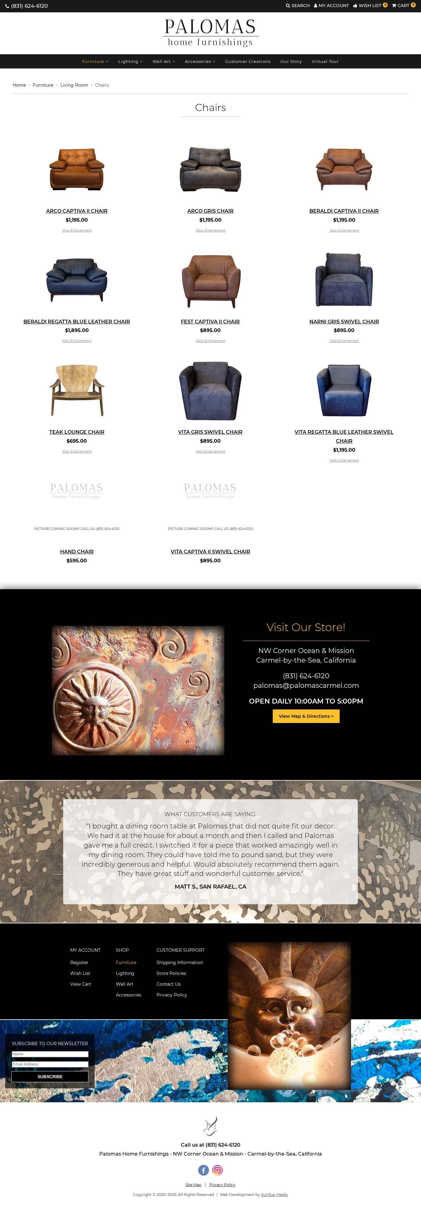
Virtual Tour (325, 61)
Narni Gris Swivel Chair (344, 322)
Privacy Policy (172, 995)
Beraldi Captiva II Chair (344, 211)
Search (301, 5)
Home (19, 85)
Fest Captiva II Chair (210, 322)
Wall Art (162, 61)
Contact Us (169, 984)
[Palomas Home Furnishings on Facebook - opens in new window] (204, 1174)
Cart (406, 5)
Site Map (193, 1184)
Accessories (198, 61)
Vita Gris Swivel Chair (210, 432)
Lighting (128, 61)
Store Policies (171, 973)
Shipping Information (180, 962)
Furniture (93, 61)
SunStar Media (274, 1194)
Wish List (372, 5)
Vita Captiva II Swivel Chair (210, 552)
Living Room (74, 85)
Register (79, 962)
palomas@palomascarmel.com (306, 685)
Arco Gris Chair (210, 211)
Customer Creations (248, 61)
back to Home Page (210, 1126)
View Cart (80, 984)
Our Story (291, 61)
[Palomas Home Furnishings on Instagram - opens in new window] (217, 1174)
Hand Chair (77, 552)
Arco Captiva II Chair (77, 211)
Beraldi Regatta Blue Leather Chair (76, 322)
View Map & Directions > (306, 716)
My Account (334, 5)
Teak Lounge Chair (76, 432)
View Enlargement (77, 230)
